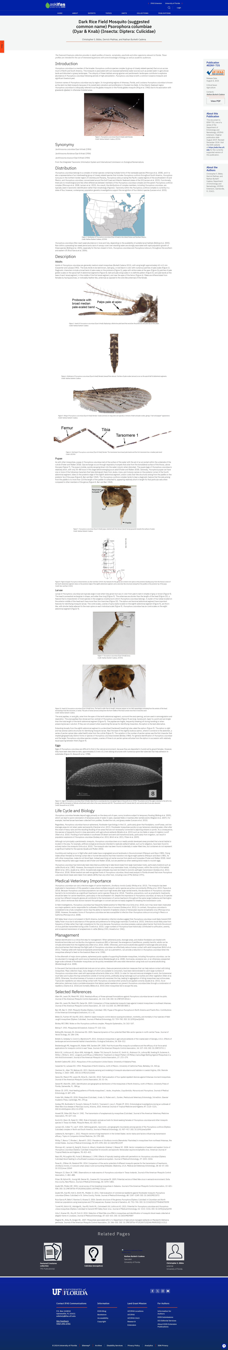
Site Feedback (62, 1321)
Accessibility (102, 1318)
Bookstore (101, 1314)
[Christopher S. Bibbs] (175, 1251)
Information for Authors (164, 1312)
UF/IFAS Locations (135, 1311)
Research (131, 1321)
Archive (98, 1345)
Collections (142, 13)
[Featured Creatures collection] (53, 1252)
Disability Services (115, 1345)
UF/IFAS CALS (133, 1318)
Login (179, 8)
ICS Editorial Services (167, 1320)
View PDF (216, 100)
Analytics (149, 1345)
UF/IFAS (131, 1314)
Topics (109, 13)
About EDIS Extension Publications (167, 1325)
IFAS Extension (156, 3)
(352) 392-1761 (63, 1323)
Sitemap (85, 1345)
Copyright (101, 1321)
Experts (92, 13)
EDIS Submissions (165, 1317)
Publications (164, 13)
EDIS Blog (101, 1311)
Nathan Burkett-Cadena (216, 94)
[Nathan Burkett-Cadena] (134, 1251)
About (75, 13)
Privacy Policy (134, 1345)
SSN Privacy (163, 1345)
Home (59, 13)
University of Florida (172, 3)
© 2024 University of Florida (64, 1345)
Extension (131, 1325)
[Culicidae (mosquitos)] (94, 1254)
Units (124, 13)
